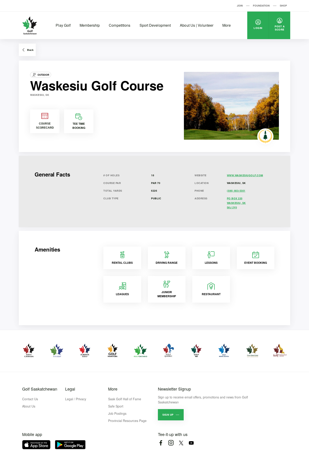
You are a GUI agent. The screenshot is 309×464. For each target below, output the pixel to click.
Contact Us (30, 399)
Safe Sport (115, 406)
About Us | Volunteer (196, 25)
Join (240, 5)
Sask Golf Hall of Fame (124, 399)
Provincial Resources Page (127, 420)
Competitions (119, 25)
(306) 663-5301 (236, 190)
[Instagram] (171, 443)
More (226, 25)
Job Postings (117, 413)
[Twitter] (181, 443)
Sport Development (155, 25)
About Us (28, 406)
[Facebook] (161, 443)
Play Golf (63, 25)
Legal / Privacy (75, 399)
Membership (90, 25)
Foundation (261, 5)
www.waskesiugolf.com (245, 175)
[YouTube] (191, 443)
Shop (283, 5)
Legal (70, 389)
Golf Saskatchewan (39, 389)
